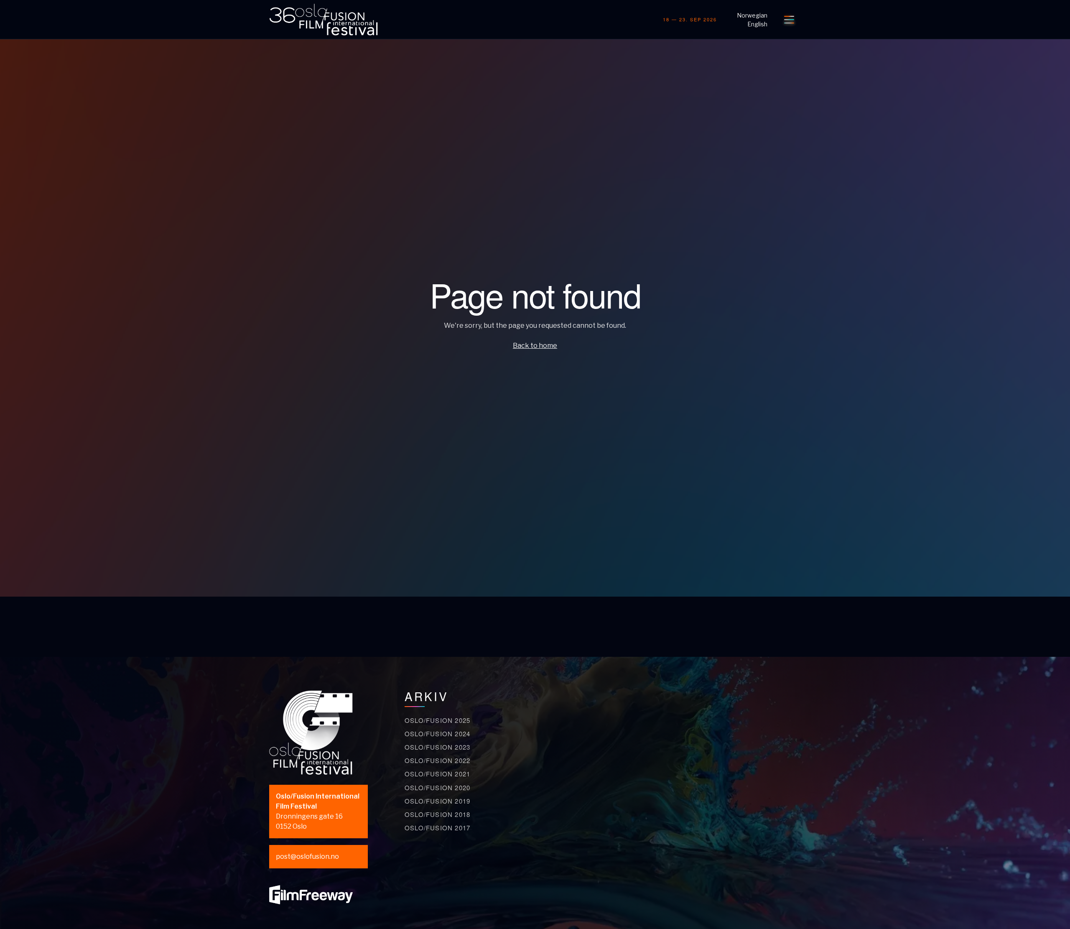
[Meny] (789, 19)
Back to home (535, 346)
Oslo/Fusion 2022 (437, 760)
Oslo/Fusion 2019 (437, 800)
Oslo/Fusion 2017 (437, 827)
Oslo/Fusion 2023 (437, 747)
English (757, 24)
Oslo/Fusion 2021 (437, 773)
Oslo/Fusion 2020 (437, 787)
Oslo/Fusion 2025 (437, 720)
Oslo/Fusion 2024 (437, 733)
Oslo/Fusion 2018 (437, 814)
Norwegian (752, 15)
